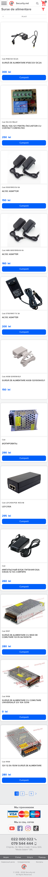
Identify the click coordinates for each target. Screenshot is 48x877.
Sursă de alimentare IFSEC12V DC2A (22, 62)
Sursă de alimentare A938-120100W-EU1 (23, 380)
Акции (6, 857)
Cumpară (24, 77)
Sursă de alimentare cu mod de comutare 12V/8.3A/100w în (20, 636)
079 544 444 (22, 843)
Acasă (24, 16)
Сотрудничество (24, 862)
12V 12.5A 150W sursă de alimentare (21, 765)
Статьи (18, 857)
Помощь (42, 857)
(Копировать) (9, 443)
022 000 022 (22, 839)
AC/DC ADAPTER (10, 254)
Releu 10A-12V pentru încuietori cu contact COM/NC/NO (21, 127)
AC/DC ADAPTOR (10, 191)
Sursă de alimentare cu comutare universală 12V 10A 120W (21, 701)
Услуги (30, 857)
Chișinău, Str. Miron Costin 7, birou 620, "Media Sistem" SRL (24, 848)
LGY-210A (6, 506)
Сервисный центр (8, 862)
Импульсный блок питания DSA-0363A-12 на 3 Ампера (21, 570)
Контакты (39, 862)
